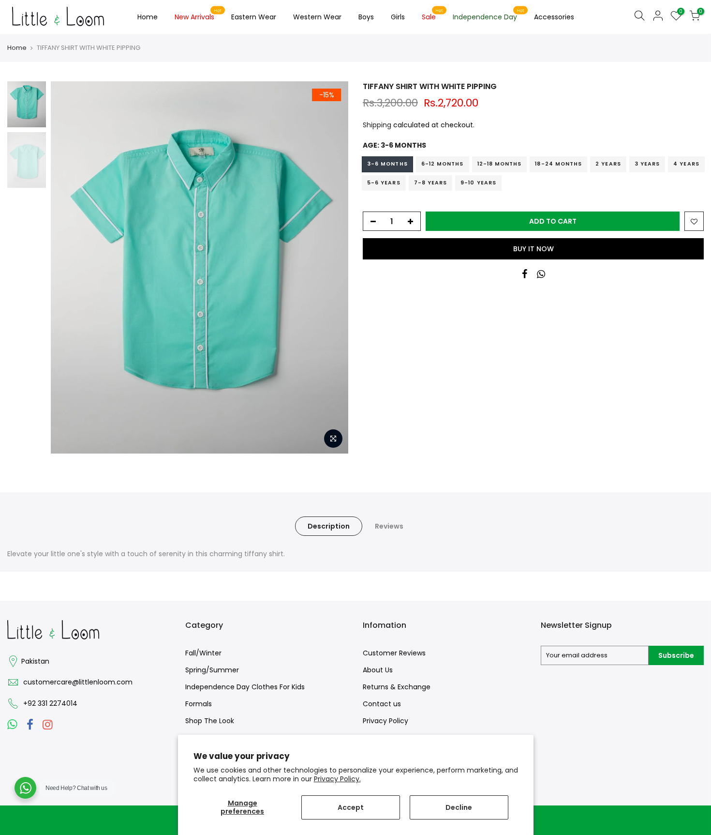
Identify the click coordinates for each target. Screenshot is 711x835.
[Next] (331, 267)
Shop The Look (209, 721)
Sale (433, 15)
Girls (398, 17)
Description (329, 526)
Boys (366, 17)
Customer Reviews (394, 653)
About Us (378, 670)
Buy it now (533, 249)
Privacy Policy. (337, 779)
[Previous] (67, 267)
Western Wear (317, 17)
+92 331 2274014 (50, 703)
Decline (458, 807)
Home (147, 17)
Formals (198, 704)
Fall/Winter (203, 653)
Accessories (554, 17)
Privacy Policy (385, 721)
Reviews (389, 526)
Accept (351, 807)
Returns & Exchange (396, 687)
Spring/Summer (212, 670)
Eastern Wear (253, 17)
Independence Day (489, 15)
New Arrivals (198, 15)
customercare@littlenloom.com (78, 682)
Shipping (377, 125)
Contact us (382, 704)
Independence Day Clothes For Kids (245, 687)
